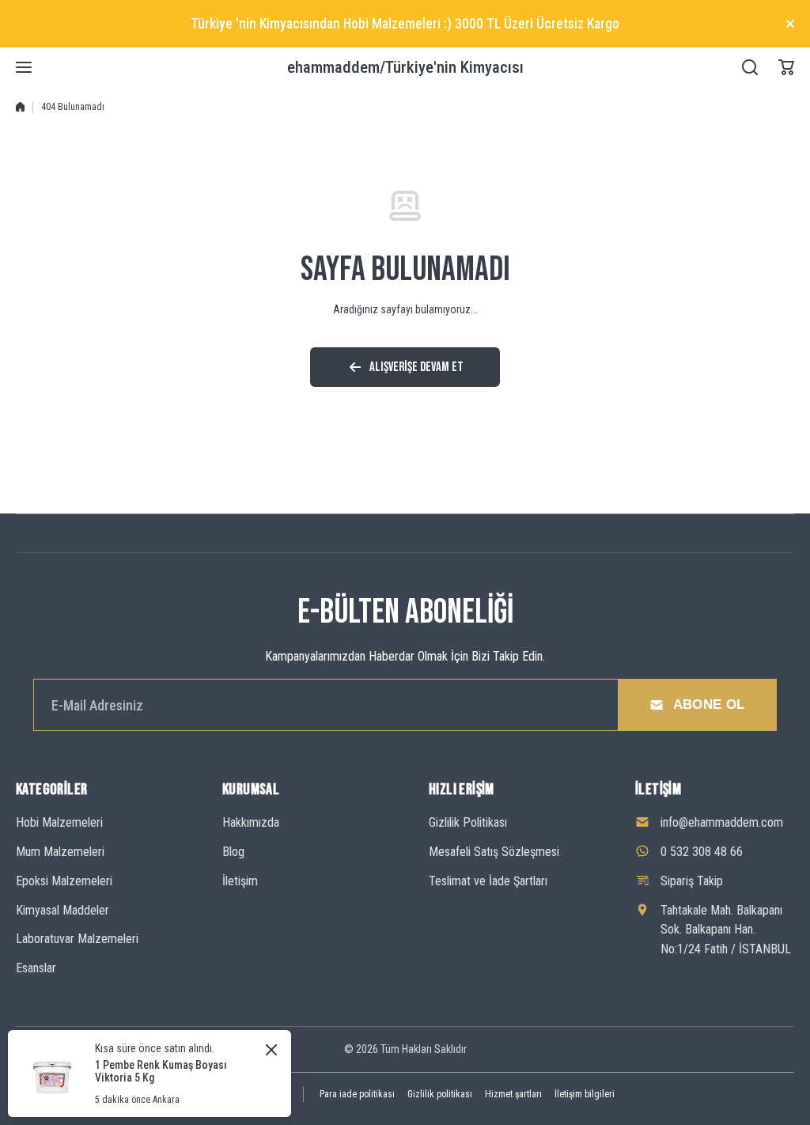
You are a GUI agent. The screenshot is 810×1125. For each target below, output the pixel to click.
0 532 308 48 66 (701, 851)
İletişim (240, 880)
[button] (786, 67)
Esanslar (36, 967)
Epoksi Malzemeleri (64, 880)
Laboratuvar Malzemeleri (77, 938)
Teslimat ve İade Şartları (488, 880)
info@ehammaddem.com (721, 822)
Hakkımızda (250, 822)
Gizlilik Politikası (468, 822)
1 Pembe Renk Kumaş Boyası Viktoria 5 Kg (161, 1071)
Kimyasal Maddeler (62, 910)
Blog (233, 851)
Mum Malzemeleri (60, 851)
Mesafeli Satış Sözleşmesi (494, 851)
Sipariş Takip (691, 880)
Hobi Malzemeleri (59, 822)
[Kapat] (790, 24)
